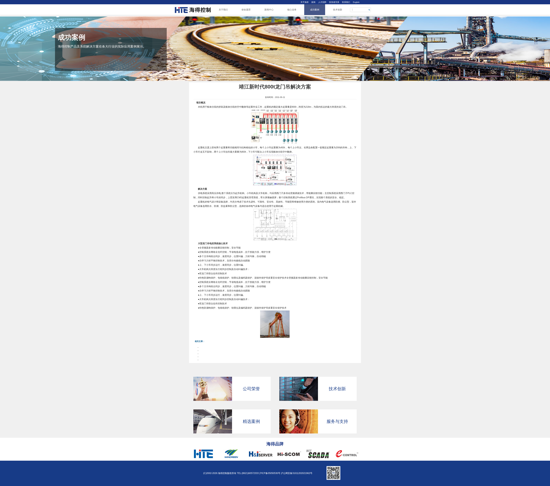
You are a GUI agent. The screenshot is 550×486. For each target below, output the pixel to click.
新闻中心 (269, 9)
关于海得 (304, 2)
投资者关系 (334, 2)
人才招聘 (322, 2)
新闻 (313, 2)
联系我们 (346, 2)
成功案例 (314, 9)
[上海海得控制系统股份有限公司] (193, 10)
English (356, 2)
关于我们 (223, 9)
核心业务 (291, 9)
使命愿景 (246, 9)
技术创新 (337, 9)
